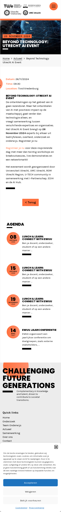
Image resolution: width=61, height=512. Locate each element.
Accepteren (30, 482)
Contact (7, 440)
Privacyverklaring (36, 508)
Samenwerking (11, 433)
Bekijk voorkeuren (30, 500)
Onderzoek (9, 421)
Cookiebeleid (21, 508)
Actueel (7, 429)
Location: (11, 88)
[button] (56, 446)
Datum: (10, 79)
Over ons (8, 436)
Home (6, 417)
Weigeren (30, 491)
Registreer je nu (15, 147)
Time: (9, 83)
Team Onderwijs (12, 425)
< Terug (30, 202)
